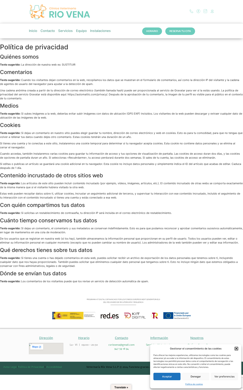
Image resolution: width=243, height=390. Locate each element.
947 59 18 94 (121, 349)
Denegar (196, 376)
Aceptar (167, 376)
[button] (236, 348)
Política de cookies (194, 384)
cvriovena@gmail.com (121, 345)
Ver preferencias (224, 376)
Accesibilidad (54, 367)
